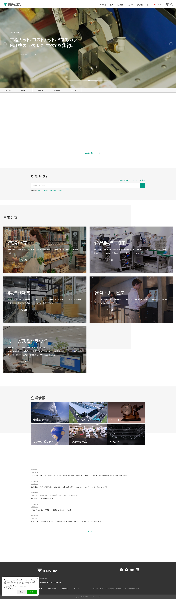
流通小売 (34, 138)
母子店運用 (53, 190)
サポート (39, 589)
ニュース (76, 589)
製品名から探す (123, 180)
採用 (148, 5)
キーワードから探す (139, 180)
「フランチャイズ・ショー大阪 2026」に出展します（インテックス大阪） (51, 510)
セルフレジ (60, 190)
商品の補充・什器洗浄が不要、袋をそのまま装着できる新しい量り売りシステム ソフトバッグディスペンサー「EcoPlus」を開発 (69, 487)
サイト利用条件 (110, 589)
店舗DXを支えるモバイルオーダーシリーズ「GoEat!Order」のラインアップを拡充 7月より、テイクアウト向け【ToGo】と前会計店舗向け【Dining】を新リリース (79, 475)
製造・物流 (53, 495)
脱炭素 (40, 190)
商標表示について (121, 589)
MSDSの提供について (133, 589)
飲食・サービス (121, 138)
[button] (5, 44)
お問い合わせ (52, 589)
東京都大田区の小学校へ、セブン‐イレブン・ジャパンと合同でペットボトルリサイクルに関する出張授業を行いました (66, 521)
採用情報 (65, 589)
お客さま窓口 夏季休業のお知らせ (42, 499)
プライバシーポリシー (98, 589)
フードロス (46, 190)
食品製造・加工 (43, 138)
